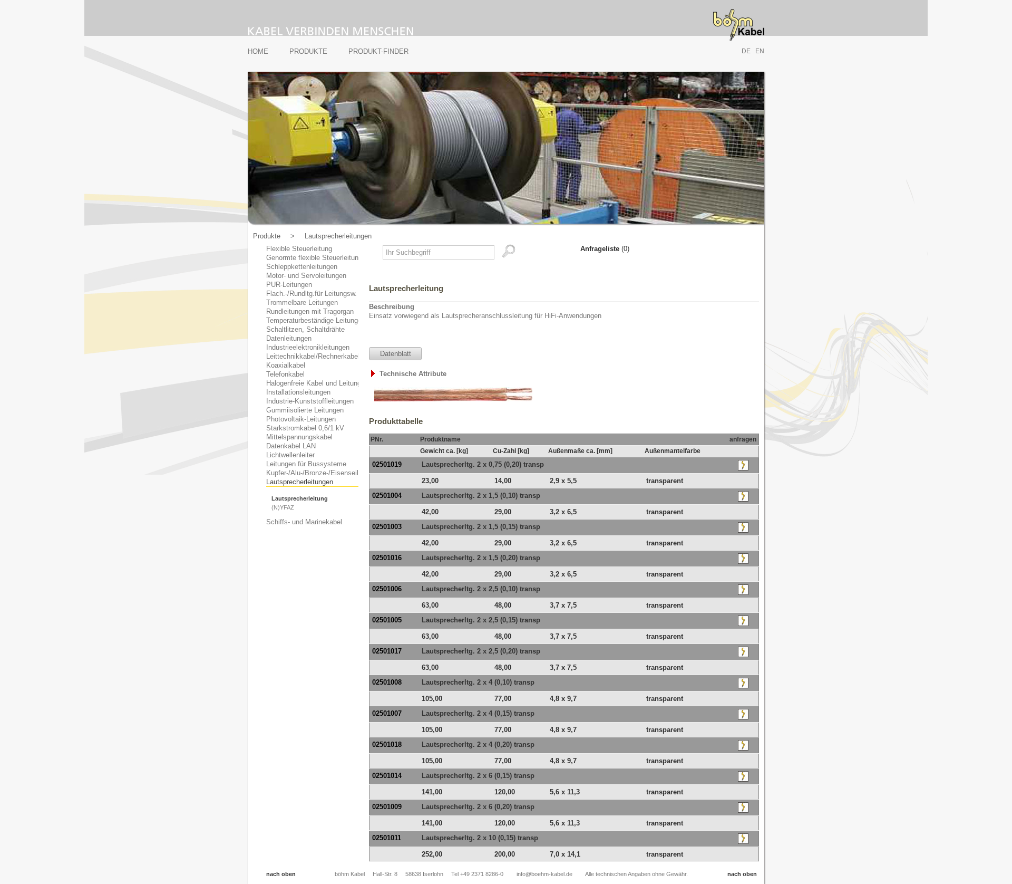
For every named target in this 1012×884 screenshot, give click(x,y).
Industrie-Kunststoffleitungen (310, 401)
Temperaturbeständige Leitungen (315, 320)
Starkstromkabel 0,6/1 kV (305, 428)
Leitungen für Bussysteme (306, 464)
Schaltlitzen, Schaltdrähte (305, 329)
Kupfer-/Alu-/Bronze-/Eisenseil (312, 473)
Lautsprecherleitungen (338, 236)
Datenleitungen (289, 338)
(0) (604, 249)
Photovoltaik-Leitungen (301, 419)
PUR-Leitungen (289, 285)
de (746, 51)
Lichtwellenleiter (290, 455)
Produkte (308, 51)
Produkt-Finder (378, 51)
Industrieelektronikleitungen (307, 347)
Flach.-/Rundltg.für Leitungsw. (311, 293)
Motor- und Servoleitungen (306, 276)
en (759, 51)
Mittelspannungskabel (299, 437)
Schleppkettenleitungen (301, 267)
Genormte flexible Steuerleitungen (317, 258)
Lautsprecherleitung (299, 498)
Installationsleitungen (298, 392)
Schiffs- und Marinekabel (304, 522)
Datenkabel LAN (291, 446)
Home (258, 51)
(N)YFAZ (282, 507)
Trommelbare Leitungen (302, 302)
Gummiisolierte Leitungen (305, 410)
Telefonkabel (285, 374)
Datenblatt (395, 354)
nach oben (281, 874)
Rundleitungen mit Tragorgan (310, 311)
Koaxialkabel (285, 365)
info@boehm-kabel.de (544, 874)
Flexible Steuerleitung (299, 249)
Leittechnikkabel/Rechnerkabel (312, 356)
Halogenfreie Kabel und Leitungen (317, 383)
